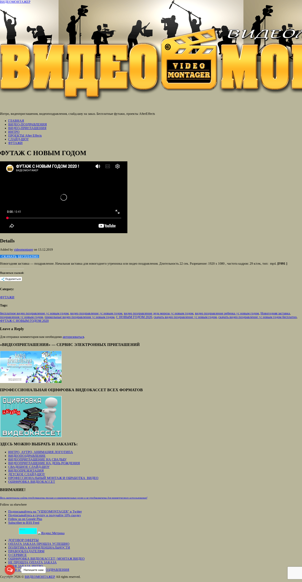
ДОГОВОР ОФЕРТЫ (23, 540)
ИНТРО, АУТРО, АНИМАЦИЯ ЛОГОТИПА (40, 452)
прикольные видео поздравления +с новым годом (79, 317)
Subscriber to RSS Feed (23, 522)
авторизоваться (73, 337)
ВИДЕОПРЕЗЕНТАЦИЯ (26, 470)
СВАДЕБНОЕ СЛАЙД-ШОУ (29, 467)
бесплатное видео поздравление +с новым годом (34, 313)
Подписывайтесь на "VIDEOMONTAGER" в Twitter (45, 511)
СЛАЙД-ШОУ (18, 139)
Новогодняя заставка (275, 313)
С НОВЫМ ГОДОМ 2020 (134, 317)
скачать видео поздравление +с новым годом (185, 317)
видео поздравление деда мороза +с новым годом (158, 313)
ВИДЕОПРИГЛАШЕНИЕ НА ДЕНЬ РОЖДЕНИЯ (44, 463)
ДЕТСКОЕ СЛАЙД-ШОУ (26, 474)
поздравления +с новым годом (21, 317)
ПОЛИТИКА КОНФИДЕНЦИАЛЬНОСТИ (39, 547)
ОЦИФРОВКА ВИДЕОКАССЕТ (31, 481)
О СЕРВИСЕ (17, 555)
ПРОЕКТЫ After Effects (25, 135)
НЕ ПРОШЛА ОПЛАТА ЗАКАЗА (32, 562)
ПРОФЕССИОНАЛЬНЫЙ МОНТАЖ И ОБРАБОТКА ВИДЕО (53, 478)
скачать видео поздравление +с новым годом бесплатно (257, 317)
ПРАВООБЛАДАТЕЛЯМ (26, 551)
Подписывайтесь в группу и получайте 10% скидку (44, 515)
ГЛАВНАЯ (16, 120)
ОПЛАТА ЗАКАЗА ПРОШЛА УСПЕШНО (38, 544)
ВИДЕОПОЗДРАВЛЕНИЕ (27, 455)
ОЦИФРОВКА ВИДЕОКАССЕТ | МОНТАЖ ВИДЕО (46, 558)
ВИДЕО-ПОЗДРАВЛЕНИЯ (27, 124)
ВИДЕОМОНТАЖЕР (15, 1)
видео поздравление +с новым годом (96, 313)
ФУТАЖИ (15, 143)
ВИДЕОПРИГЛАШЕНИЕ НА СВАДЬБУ (37, 459)
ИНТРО (14, 132)
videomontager (23, 249)
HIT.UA (22, 530)
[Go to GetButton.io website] (9, 577)
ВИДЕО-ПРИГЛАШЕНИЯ (27, 128)
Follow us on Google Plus (25, 519)
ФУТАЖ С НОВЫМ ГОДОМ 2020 (24, 320)
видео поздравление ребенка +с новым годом (227, 313)
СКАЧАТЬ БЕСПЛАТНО (19, 256)
